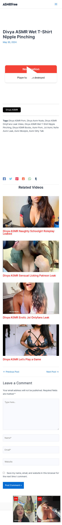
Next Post (52, 372)
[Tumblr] (36, 178)
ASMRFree (10, 4)
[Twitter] (10, 178)
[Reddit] (23, 178)
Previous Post (11, 372)
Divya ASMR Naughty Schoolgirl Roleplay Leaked (28, 232)
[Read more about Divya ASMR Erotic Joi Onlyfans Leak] (31, 298)
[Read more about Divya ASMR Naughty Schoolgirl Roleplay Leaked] (31, 211)
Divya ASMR (12, 109)
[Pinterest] (17, 178)
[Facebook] (4, 178)
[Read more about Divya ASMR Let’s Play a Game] (31, 340)
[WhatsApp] (29, 178)
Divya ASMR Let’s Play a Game (22, 359)
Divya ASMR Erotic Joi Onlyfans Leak (26, 317)
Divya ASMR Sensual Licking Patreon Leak (29, 275)
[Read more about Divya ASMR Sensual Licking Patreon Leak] (31, 256)
